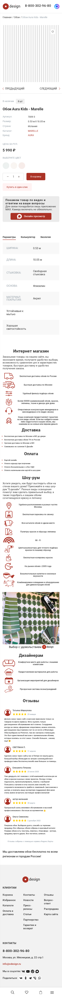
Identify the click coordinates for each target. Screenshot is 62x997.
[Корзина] (40, 992)
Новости (28, 900)
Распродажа (51, 908)
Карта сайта (51, 914)
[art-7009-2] (14, 165)
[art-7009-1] (6, 165)
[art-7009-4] (22, 165)
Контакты (29, 894)
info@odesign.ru (12, 963)
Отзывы (49, 894)
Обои (17, 17)
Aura (31, 135)
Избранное (9, 900)
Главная (7, 17)
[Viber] (35, 978)
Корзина (8, 894)
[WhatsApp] (39, 978)
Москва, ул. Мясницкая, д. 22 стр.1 (23, 957)
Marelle (33, 131)
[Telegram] (30, 978)
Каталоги (8, 905)
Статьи (27, 914)
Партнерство (31, 919)
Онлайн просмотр (34, 216)
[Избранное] (26, 992)
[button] (45, 640)
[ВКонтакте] (21, 978)
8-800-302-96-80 (38, 5)
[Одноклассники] (26, 978)
